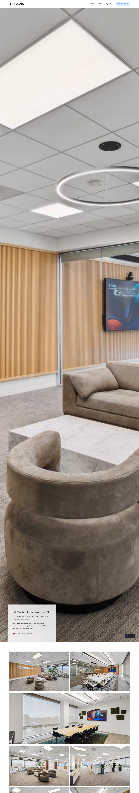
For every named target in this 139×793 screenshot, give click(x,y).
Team (99, 4)
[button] (127, 636)
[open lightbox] (39, 671)
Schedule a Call (122, 4)
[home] (16, 3)
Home (92, 4)
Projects (108, 4)
